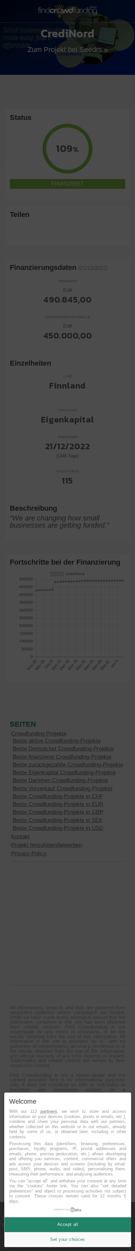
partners (48, 1111)
